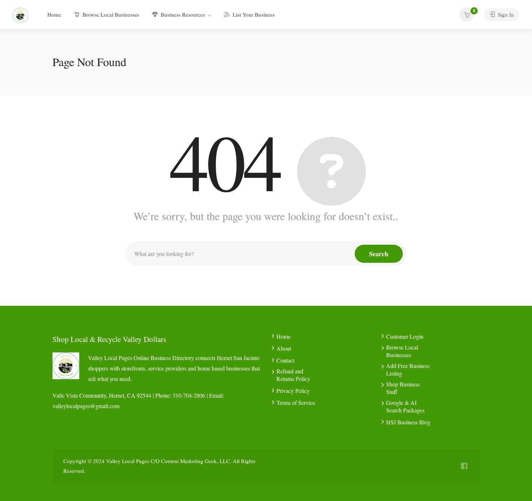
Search (378, 253)
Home (54, 14)
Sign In (505, 14)
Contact (285, 360)
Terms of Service (295, 402)
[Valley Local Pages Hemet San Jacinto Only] (20, 14)
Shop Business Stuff (403, 387)
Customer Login (404, 336)
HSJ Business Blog (408, 422)
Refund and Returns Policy (293, 374)
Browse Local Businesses (110, 14)
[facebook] (464, 466)
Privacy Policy (293, 390)
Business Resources (182, 14)
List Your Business (253, 14)
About (283, 348)
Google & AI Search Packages (405, 406)
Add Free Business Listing (408, 369)
